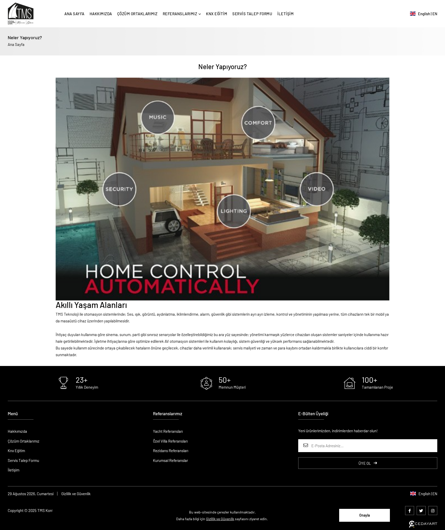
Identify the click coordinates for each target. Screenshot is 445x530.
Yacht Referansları (168, 431)
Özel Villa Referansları (170, 441)
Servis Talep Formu (23, 460)
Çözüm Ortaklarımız (23, 441)
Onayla (364, 515)
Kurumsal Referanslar (170, 460)
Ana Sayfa (16, 44)
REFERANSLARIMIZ (180, 13)
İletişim (13, 470)
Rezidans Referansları (170, 450)
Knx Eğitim (16, 450)
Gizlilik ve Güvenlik (76, 493)
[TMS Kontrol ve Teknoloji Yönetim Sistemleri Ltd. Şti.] (20, 14)
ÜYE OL (364, 463)
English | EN (426, 13)
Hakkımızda (17, 431)
